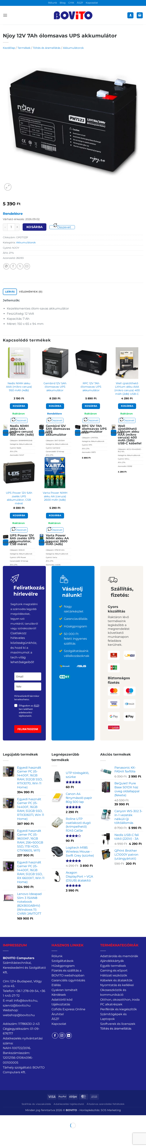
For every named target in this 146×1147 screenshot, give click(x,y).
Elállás (56, 985)
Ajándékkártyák (112, 961)
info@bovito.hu (25, 1000)
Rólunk (52, 2)
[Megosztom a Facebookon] (13, 266)
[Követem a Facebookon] (55, 1035)
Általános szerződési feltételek (105, 1104)
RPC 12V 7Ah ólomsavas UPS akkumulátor (91, 387)
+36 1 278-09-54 (27, 991)
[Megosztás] (26, 1119)
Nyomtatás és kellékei (117, 985)
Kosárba (34, 227)
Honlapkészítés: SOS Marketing (100, 1110)
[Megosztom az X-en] (20, 266)
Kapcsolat (92, 2)
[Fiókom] (130, 15)
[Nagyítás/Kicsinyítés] (3, 1119)
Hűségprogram (63, 966)
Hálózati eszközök (113, 975)
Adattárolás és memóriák (119, 956)
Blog (63, 2)
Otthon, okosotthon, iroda (120, 999)
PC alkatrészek (111, 1004)
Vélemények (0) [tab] (30, 291)
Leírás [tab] (10, 291)
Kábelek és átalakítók (116, 980)
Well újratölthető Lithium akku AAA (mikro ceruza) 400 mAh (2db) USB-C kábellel (127, 390)
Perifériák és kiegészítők (118, 1009)
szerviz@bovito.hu (17, 1005)
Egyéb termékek (113, 966)
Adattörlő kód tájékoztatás (62, 1002)
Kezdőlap (9, 48)
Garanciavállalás (75, 619)
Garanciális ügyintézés (68, 980)
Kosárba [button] (19, 406)
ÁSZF (80, 2)
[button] (5, 15)
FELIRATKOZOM (27, 729)
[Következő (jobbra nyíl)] (15, 1132)
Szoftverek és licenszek (117, 1024)
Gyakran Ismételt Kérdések (65, 992)
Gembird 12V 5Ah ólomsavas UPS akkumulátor (55, 387)
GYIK (71, 2)
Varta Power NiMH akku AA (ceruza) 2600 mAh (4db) (55, 496)
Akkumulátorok (73, 48)
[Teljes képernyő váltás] (15, 1119)
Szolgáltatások (63, 961)
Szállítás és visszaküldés (36, 1104)
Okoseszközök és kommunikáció (113, 992)
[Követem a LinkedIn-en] (69, 1035)
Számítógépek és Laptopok (113, 1016)
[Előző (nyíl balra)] (3, 1132)
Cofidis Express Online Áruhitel (68, 1011)
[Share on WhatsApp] (6, 266)
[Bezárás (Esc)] (37, 1119)
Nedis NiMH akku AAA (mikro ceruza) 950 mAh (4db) (19, 387)
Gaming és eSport (114, 970)
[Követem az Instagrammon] (62, 1035)
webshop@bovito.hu (19, 1015)
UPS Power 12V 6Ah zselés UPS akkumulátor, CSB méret (19, 498)
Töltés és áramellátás (46, 48)
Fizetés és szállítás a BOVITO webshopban (68, 973)
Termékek (23, 48)
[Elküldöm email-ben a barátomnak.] (27, 266)
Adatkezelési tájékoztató (69, 1104)
